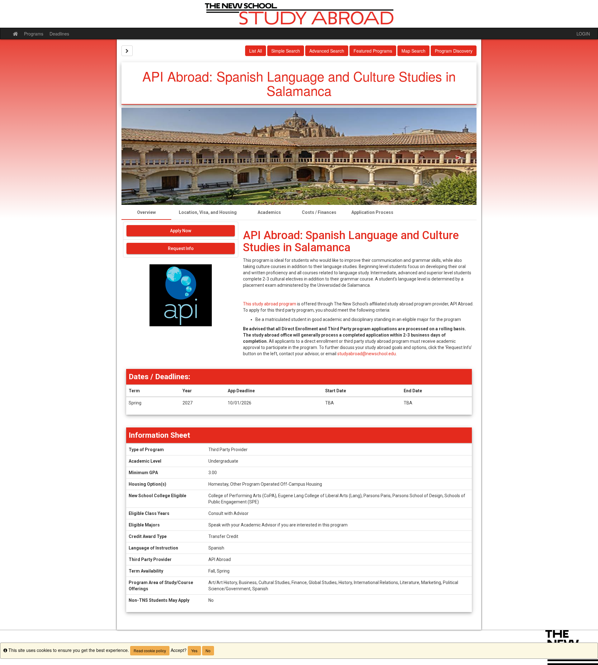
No (208, 650)
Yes (194, 650)
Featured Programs (373, 51)
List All (255, 51)
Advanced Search (326, 51)
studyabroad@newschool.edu (366, 353)
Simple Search (285, 51)
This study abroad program (269, 303)
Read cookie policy (150, 650)
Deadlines (59, 34)
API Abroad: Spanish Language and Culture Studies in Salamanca (351, 241)
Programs (33, 34)
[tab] (146, 212)
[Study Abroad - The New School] (299, 14)
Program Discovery (453, 51)
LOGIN (583, 34)
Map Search (413, 51)
